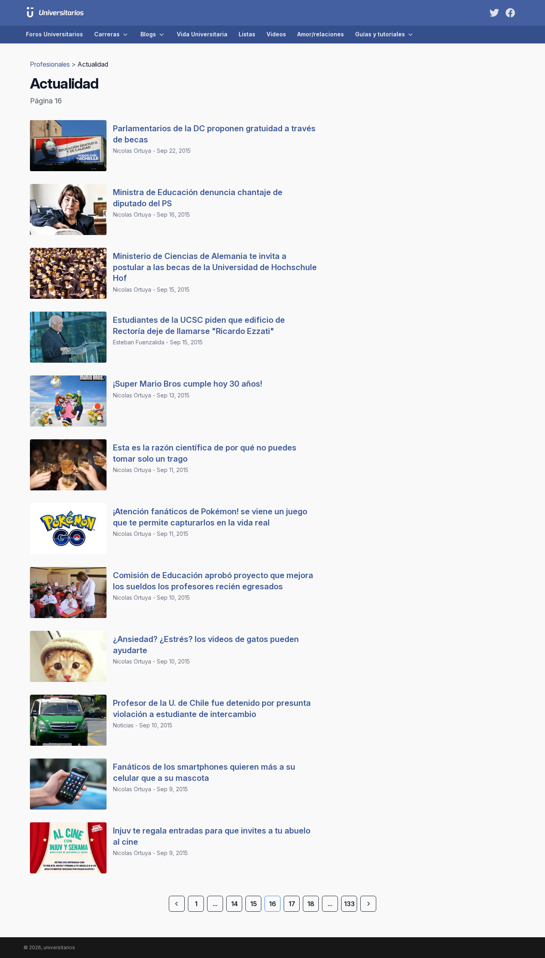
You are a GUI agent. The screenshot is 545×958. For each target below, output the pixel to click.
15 (253, 904)
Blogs (148, 34)
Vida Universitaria (202, 34)
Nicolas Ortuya (132, 150)
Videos (276, 34)
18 (310, 904)
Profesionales (50, 64)
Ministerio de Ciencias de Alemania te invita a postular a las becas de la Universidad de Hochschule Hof (215, 267)
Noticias (123, 725)
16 (272, 904)
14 (234, 904)
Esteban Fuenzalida (138, 342)
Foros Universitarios (54, 34)
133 (349, 904)
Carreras (107, 34)
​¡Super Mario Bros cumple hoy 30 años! (187, 384)
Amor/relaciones (320, 34)
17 (291, 904)
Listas (247, 34)
